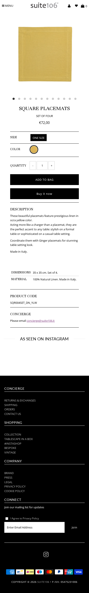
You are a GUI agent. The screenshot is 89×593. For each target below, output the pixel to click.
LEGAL (8, 482)
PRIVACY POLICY (14, 486)
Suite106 (43, 581)
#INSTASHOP (12, 443)
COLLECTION (12, 434)
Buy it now (44, 194)
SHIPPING (10, 405)
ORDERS (9, 409)
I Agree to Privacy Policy (24, 518)
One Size (38, 138)
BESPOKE (10, 448)
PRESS (8, 477)
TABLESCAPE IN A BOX (18, 439)
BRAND (9, 473)
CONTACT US (12, 414)
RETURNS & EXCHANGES (20, 400)
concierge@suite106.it (41, 321)
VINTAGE (10, 452)
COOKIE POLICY (14, 491)
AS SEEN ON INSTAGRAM (44, 338)
